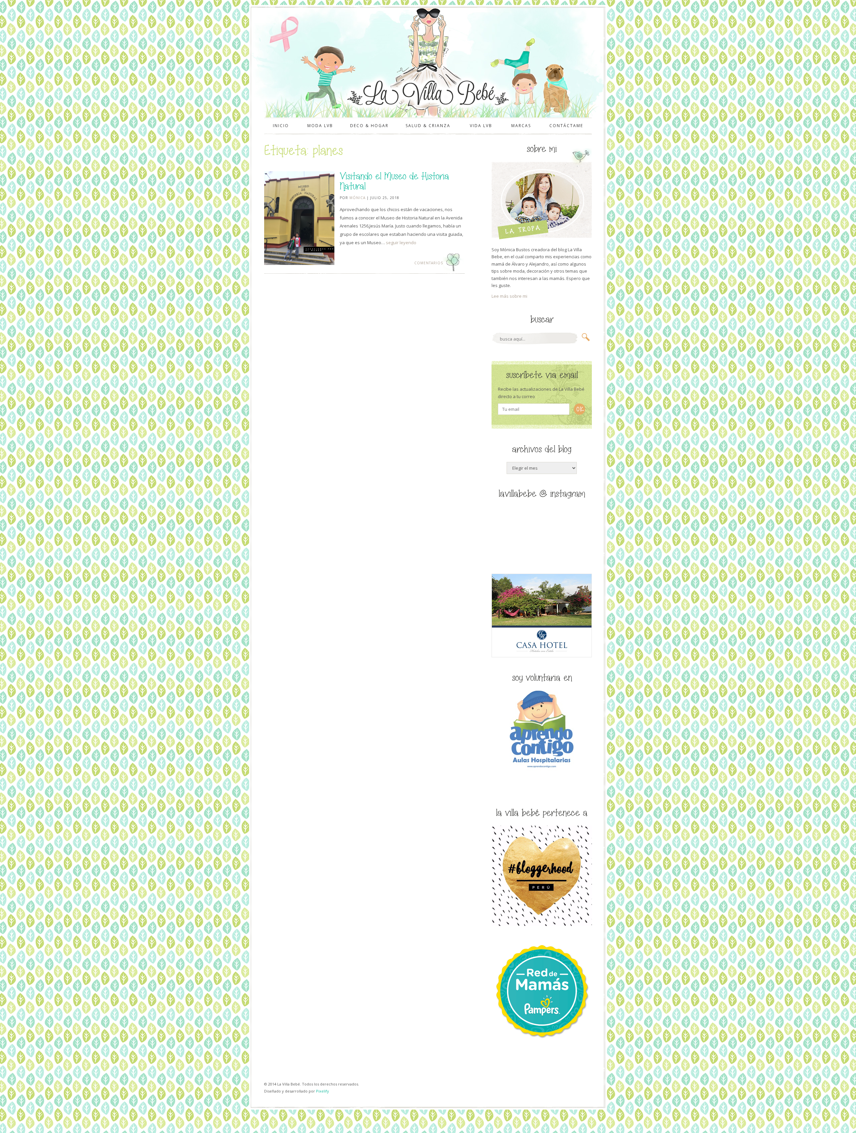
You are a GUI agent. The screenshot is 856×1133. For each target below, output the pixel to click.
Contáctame (566, 125)
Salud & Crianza (428, 125)
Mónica (357, 197)
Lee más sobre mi (509, 296)
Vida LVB (481, 125)
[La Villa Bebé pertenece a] (542, 924)
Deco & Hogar (369, 125)
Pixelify (322, 1091)
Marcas (521, 125)
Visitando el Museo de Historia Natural (394, 181)
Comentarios (428, 263)
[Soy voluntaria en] (542, 769)
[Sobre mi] (542, 238)
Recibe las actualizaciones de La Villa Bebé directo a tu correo (541, 392)
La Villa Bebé (427, 93)
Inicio (281, 125)
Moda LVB (320, 125)
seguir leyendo (401, 243)
